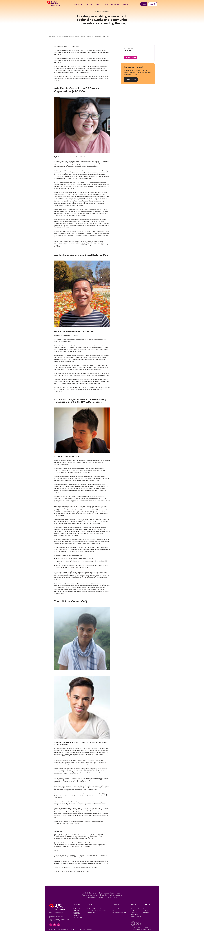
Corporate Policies (136, 916)
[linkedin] (58, 924)
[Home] (55, 4)
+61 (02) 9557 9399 (58, 916)
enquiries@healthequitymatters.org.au (59, 919)
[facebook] (50, 924)
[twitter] (54, 924)
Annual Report (134, 914)
